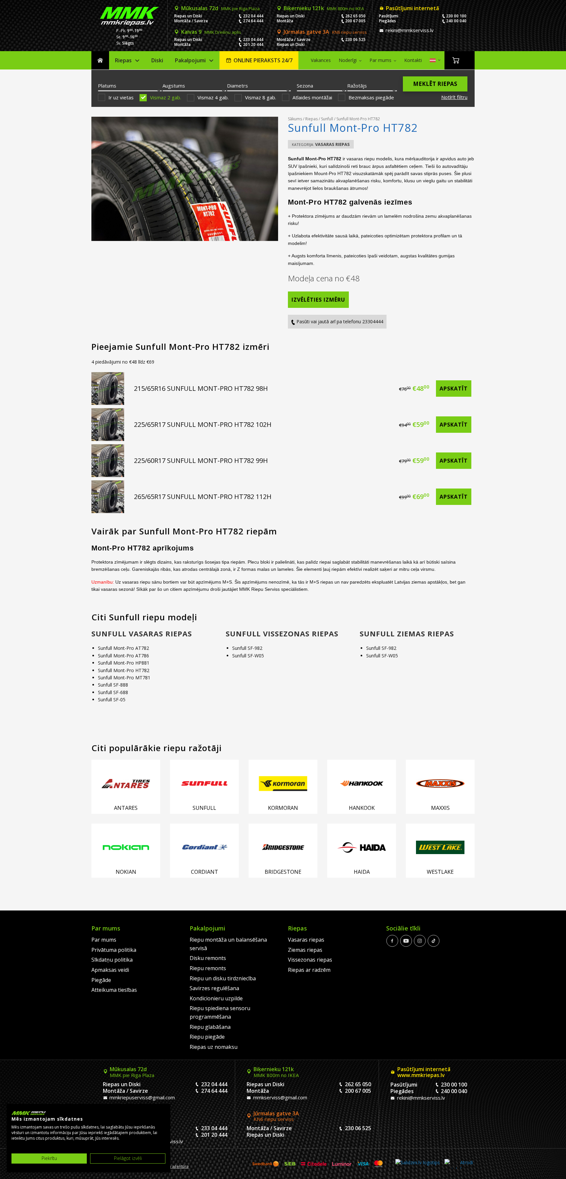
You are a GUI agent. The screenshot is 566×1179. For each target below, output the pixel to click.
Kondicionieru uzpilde (216, 998)
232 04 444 (253, 16)
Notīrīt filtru (454, 97)
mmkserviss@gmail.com (279, 1097)
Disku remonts (208, 958)
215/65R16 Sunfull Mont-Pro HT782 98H (201, 388)
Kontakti (413, 60)
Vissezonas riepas (310, 959)
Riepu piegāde (207, 1036)
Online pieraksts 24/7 (263, 60)
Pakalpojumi (190, 60)
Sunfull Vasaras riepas (141, 633)
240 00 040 (456, 21)
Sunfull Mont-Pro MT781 (124, 677)
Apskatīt (454, 388)
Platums (107, 85)
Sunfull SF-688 (113, 692)
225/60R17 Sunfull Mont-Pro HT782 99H (201, 460)
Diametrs (237, 85)
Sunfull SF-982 (247, 648)
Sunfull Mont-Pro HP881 (123, 663)
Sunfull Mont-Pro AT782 (123, 648)
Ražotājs (357, 85)
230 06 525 (355, 39)
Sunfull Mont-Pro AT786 (123, 655)
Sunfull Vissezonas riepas (282, 633)
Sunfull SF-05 (111, 699)
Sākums (100, 60)
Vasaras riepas (332, 144)
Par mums (380, 60)
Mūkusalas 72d (220, 8)
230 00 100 (456, 16)
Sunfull (327, 119)
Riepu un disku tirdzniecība (223, 978)
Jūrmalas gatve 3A (325, 31)
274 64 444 (253, 21)
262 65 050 (355, 16)
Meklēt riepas (435, 84)
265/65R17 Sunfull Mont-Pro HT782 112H (203, 496)
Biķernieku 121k (324, 8)
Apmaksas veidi (110, 969)
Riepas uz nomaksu (213, 1046)
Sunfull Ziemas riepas (407, 633)
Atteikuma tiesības (114, 989)
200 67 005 (355, 21)
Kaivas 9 (211, 31)
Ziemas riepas (305, 949)
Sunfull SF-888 (113, 685)
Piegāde (101, 980)
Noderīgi (348, 60)
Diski (157, 60)
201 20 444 (253, 44)
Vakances (321, 60)
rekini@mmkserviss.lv (409, 30)
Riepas (123, 60)
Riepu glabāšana (210, 1026)
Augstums (173, 85)
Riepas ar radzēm (309, 969)
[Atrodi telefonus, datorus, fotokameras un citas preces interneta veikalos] (458, 1164)
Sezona (305, 85)
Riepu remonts (208, 968)
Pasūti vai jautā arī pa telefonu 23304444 (339, 321)
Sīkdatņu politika (112, 959)
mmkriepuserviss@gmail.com (141, 1097)
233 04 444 (253, 39)
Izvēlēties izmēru (318, 299)
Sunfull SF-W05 (248, 655)
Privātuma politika (113, 949)
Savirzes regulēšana (214, 988)
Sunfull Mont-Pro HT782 (123, 670)
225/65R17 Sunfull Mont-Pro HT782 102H (203, 424)
